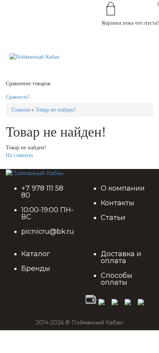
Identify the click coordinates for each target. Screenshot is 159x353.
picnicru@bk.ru (47, 231)
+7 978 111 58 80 (42, 191)
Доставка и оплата (121, 257)
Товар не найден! (56, 110)
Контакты (117, 203)
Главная (21, 110)
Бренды (35, 268)
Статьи (113, 217)
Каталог (35, 254)
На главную (19, 155)
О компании (123, 188)
